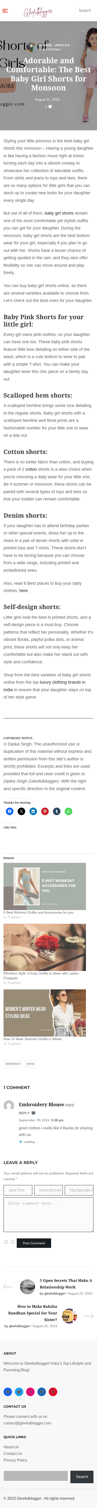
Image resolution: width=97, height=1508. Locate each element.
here (23, 590)
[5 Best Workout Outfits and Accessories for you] (46, 886)
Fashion (45, 45)
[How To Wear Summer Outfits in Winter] (46, 1013)
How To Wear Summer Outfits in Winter (33, 1039)
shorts (30, 1063)
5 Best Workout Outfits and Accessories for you (38, 912)
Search (82, 1477)
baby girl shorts (59, 213)
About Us (11, 1447)
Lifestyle (62, 45)
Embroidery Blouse (41, 1104)
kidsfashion (13, 1063)
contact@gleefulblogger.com (27, 1423)
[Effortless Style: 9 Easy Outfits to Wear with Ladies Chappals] (46, 947)
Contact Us (13, 1454)
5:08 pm (57, 1120)
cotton (31, 469)
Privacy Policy (15, 1460)
